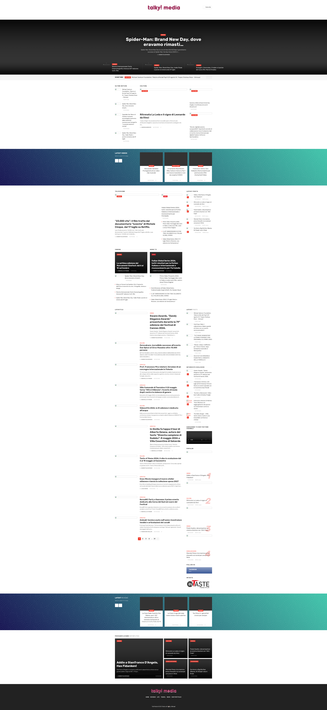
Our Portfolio (176, 697)
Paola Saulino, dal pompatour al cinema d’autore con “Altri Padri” (202, 211)
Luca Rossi (144, 488)
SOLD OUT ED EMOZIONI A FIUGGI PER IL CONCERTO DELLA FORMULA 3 (202, 358)
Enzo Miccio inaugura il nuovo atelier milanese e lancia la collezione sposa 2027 (159, 480)
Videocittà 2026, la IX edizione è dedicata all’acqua (159, 409)
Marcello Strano (123, 270)
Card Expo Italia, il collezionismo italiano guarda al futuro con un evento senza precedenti (202, 327)
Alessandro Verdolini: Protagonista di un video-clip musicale (151, 171)
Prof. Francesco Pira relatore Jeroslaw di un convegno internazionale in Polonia (160, 368)
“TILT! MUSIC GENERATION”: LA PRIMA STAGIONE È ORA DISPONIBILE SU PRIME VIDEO (203, 337)
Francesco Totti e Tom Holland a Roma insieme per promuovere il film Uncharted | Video (200, 172)
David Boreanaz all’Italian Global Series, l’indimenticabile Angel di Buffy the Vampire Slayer (166, 289)
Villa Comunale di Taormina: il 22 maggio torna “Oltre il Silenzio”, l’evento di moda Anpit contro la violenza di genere (158, 389)
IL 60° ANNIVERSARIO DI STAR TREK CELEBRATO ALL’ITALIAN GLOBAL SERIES (172, 233)
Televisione (194, 661)
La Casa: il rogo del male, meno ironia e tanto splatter (176, 614)
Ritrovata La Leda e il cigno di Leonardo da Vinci (162, 116)
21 (154, 538)
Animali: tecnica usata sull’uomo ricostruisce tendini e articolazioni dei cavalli (161, 521)
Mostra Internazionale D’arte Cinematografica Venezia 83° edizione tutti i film (125, 69)
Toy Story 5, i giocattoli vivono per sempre (201, 614)
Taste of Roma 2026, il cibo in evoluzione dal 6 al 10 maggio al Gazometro (160, 459)
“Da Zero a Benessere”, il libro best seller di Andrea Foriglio (202, 394)
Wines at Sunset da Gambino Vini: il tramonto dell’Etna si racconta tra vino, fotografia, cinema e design (131, 286)
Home (147, 697)
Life (158, 697)
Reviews (153, 697)
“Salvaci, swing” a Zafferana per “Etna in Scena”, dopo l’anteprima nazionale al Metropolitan (202, 347)
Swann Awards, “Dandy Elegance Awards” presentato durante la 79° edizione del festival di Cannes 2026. (165, 321)
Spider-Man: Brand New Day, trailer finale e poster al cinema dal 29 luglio (168, 69)
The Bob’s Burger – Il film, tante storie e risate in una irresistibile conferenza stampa (202, 416)
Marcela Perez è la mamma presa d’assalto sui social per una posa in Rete (202, 221)
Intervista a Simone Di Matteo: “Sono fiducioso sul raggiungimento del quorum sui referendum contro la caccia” (203, 404)
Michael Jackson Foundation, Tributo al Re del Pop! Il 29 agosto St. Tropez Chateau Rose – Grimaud (129, 93)
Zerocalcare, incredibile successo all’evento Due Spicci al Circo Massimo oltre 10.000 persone (160, 347)
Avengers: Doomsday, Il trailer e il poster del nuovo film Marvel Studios (210, 69)
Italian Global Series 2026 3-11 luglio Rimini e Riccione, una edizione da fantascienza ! (171, 241)
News (165, 196)
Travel (163, 697)
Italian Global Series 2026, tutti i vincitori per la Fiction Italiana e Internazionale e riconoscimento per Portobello (171, 212)
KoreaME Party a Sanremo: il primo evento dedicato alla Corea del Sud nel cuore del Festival (159, 501)
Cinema (163, 34)
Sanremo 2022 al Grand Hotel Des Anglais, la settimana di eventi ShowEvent (200, 105)
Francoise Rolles (146, 531)
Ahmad (173, 706)
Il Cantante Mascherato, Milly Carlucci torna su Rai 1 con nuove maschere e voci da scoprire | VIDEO (176, 172)
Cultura (127, 77)
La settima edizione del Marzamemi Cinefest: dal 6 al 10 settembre (130, 265)
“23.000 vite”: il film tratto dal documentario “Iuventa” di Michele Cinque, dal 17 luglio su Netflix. (135, 224)
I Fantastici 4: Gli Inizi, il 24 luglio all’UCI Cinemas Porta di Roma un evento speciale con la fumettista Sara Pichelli (203, 384)
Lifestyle (142, 364)
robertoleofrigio (164, 54)
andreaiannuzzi (146, 127)
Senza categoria (191, 551)
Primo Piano (176, 165)
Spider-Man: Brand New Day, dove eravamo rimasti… (163, 42)
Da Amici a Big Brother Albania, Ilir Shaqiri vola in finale (203, 229)
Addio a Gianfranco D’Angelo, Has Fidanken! (202, 196)
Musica (151, 165)
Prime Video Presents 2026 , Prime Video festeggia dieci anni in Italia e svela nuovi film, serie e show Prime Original (172, 224)
